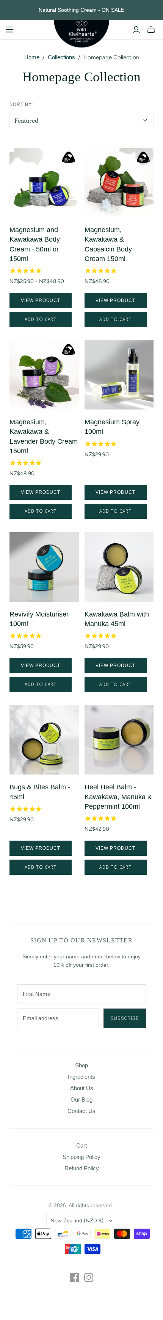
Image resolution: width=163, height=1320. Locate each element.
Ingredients (81, 1076)
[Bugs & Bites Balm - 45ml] (44, 740)
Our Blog (81, 1099)
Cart (81, 1145)
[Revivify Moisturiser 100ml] (44, 567)
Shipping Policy (81, 1157)
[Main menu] (9, 29)
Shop (81, 1065)
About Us (81, 1088)
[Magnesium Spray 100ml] (119, 375)
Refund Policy (81, 1168)
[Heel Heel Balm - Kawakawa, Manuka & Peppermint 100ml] (119, 740)
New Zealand (76, 1220)
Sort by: (21, 104)
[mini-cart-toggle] (151, 29)
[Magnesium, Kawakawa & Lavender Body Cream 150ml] (44, 375)
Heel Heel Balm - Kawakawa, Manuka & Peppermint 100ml (118, 796)
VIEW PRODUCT (41, 300)
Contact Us (81, 1111)
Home (31, 57)
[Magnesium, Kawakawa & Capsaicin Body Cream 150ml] (119, 183)
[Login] (136, 29)
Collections (61, 57)
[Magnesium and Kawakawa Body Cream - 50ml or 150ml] (44, 183)
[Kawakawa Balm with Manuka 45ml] (119, 567)
